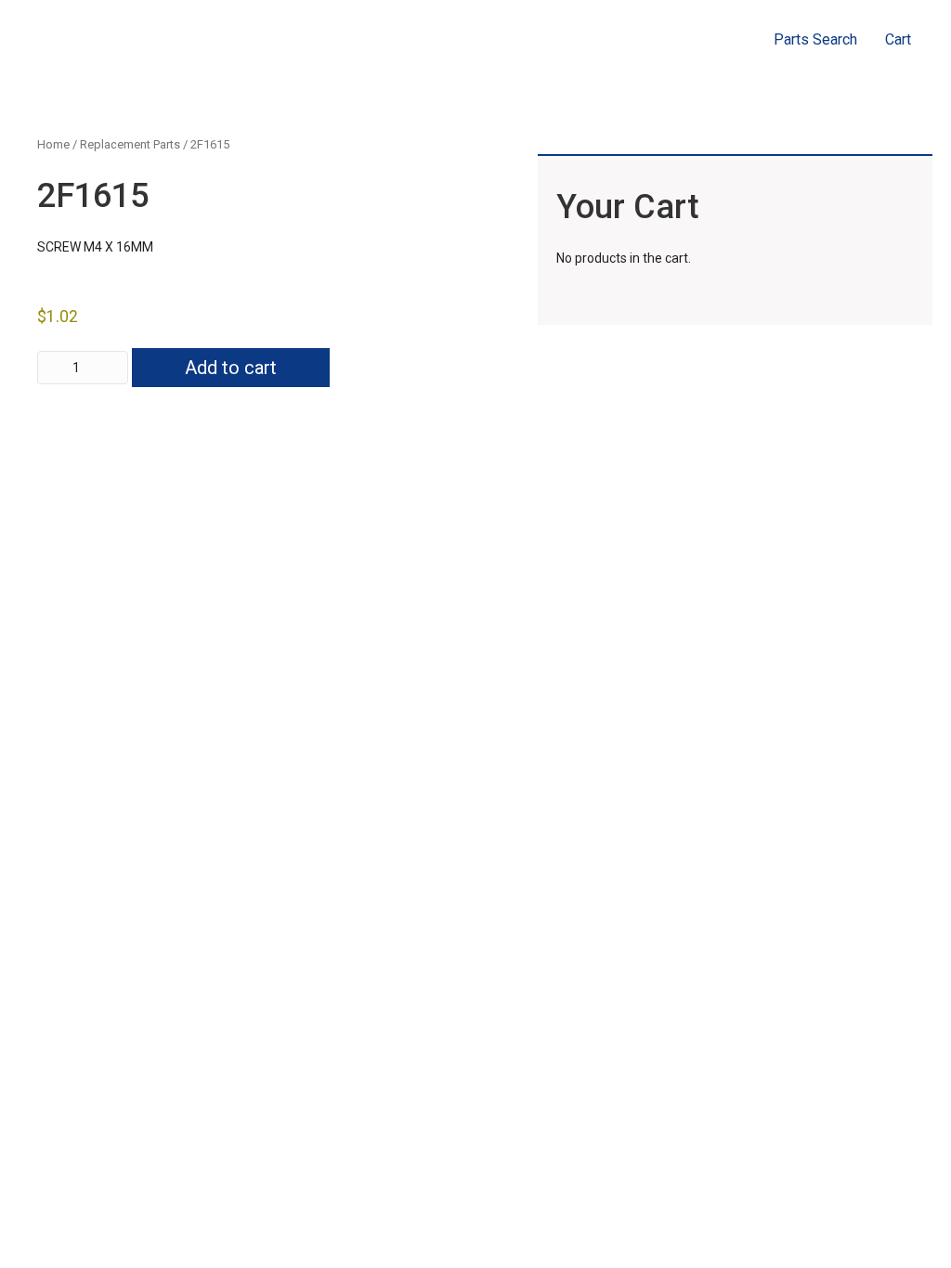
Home (53, 144)
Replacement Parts (130, 144)
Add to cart (231, 367)
